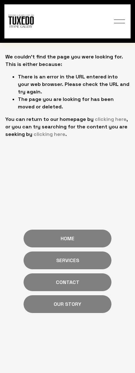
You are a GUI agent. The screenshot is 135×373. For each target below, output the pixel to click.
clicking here (111, 119)
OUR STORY (67, 304)
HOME (67, 238)
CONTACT (67, 282)
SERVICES (67, 260)
